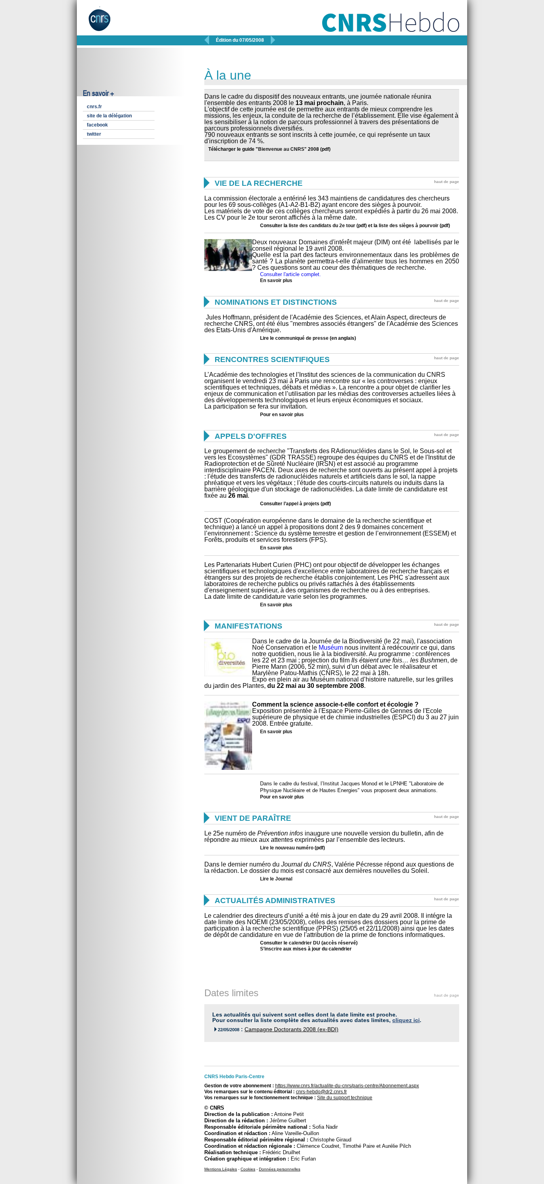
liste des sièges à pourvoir (408, 225)
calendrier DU (304, 943)
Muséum (331, 647)
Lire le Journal (276, 878)
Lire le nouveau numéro (286, 847)
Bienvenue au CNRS (281, 149)
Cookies (248, 1169)
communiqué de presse (302, 338)
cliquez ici (406, 1020)
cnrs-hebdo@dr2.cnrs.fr (321, 1091)
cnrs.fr (94, 106)
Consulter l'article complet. (290, 274)
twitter (94, 134)
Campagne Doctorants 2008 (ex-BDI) (292, 1029)
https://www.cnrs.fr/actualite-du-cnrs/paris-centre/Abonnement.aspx (347, 1086)
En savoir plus (276, 280)
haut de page (446, 181)
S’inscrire (271, 948)
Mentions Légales (220, 1169)
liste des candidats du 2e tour (321, 225)
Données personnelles (279, 1169)
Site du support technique (344, 1097)
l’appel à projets (301, 503)
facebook (97, 125)
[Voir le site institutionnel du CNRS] (106, 23)
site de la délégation (109, 116)
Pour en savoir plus (282, 414)
